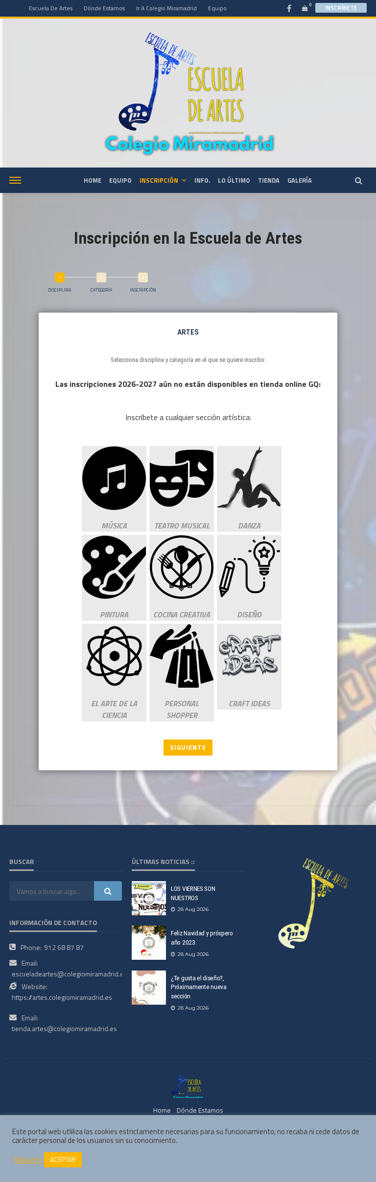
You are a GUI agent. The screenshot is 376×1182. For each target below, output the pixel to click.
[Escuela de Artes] (188, 1086)
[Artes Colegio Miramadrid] (188, 92)
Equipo (217, 8)
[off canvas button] (15, 180)
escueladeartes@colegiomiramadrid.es (69, 974)
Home (20, 205)
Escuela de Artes (50, 8)
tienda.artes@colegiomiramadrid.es (64, 1028)
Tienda (269, 180)
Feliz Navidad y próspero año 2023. (202, 937)
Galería (299, 180)
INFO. (202, 180)
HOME (92, 180)
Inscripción (159, 180)
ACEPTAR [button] (63, 1159)
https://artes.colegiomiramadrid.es (62, 997)
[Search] (358, 180)
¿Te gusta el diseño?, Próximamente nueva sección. (199, 987)
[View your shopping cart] (305, 8)
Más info (28, 1160)
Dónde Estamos (104, 8)
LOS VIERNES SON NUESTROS (193, 893)
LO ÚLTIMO (234, 180)
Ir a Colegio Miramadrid (166, 8)
